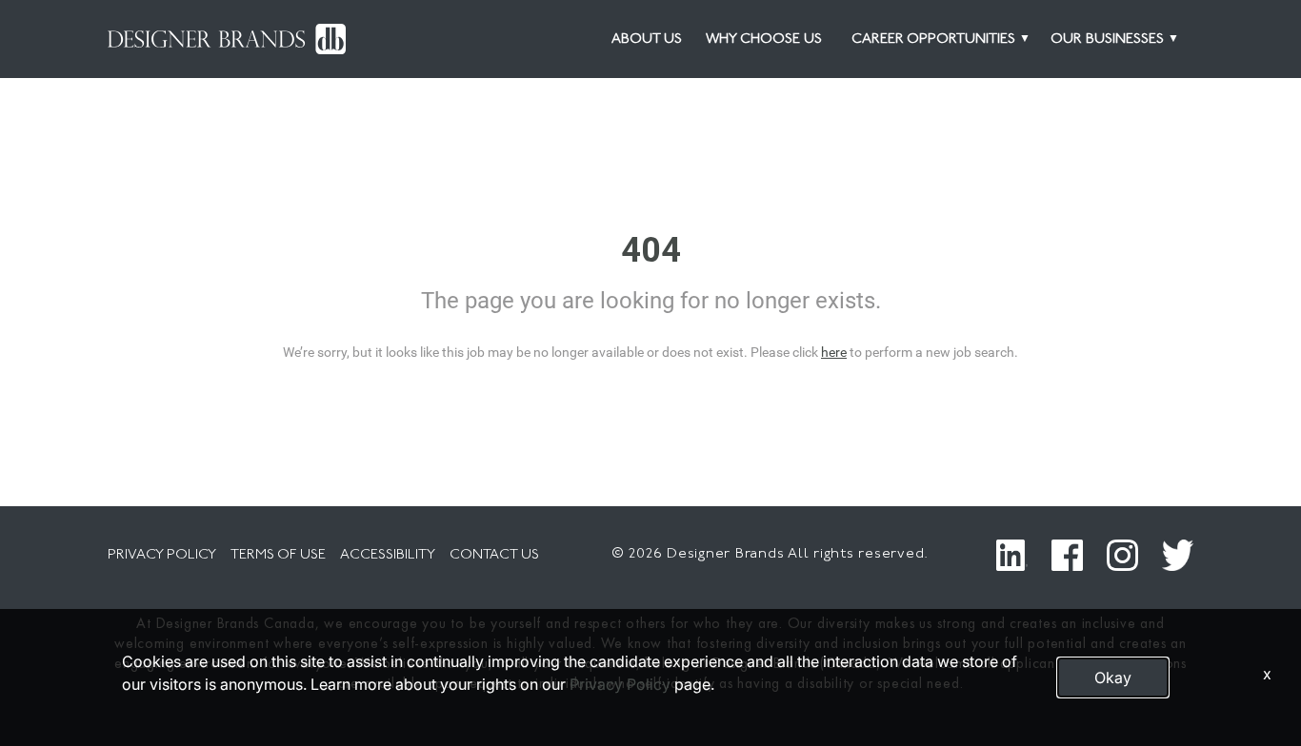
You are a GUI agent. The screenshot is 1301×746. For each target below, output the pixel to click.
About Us (646, 39)
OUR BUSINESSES (1107, 39)
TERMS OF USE (278, 555)
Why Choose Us (764, 39)
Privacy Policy (620, 684)
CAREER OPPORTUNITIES (933, 39)
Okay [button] (1112, 677)
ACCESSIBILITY (387, 555)
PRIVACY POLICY (162, 555)
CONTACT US (494, 555)
